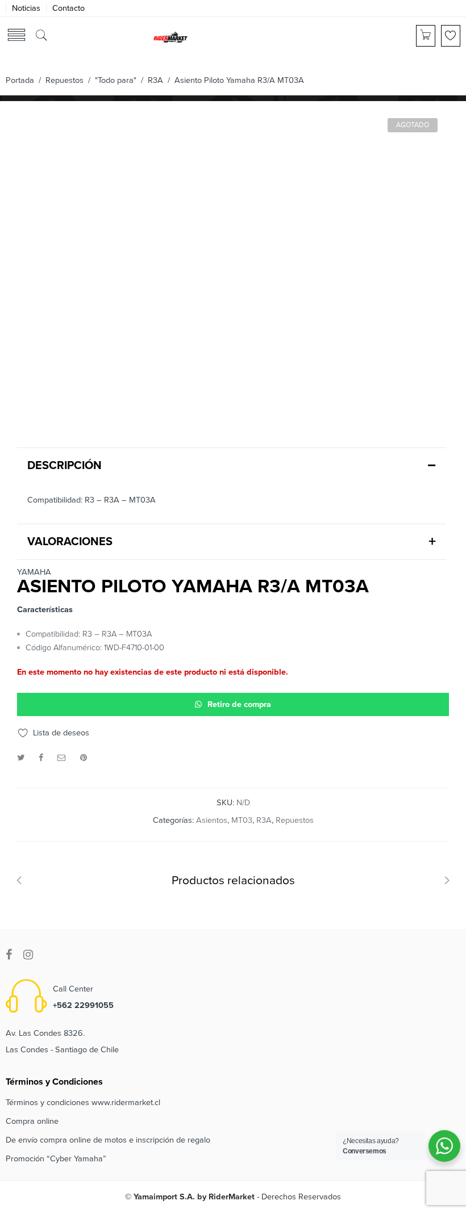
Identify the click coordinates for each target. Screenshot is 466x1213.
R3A (155, 80)
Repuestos (64, 80)
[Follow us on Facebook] (9, 955)
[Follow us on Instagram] (28, 955)
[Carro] (425, 36)
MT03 (241, 820)
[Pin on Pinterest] (83, 758)
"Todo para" (115, 80)
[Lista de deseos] (450, 36)
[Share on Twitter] (20, 758)
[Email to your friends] (61, 758)
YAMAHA (34, 572)
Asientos (211, 820)
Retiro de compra (239, 704)
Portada (20, 80)
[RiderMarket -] (170, 36)
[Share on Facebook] (41, 758)
